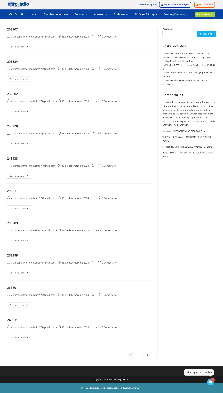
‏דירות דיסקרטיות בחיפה (172, 152)
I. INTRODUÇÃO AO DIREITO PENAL (189, 131)
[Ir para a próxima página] (148, 355)
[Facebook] (10, 14)
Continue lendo (20, 46)
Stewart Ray (168, 146)
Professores (121, 14)
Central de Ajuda (147, 4)
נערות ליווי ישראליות (171, 137)
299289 (12, 223)
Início (34, 14)
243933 (12, 158)
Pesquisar (167, 28)
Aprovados (100, 14)
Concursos (81, 14)
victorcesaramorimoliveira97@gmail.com (33, 36)
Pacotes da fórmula (56, 14)
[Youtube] (21, 14)
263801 (12, 287)
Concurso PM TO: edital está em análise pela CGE (185, 53)
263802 (12, 94)
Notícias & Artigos (146, 14)
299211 (12, 191)
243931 (12, 320)
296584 (12, 61)
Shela (165, 131)
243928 (12, 126)
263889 (12, 255)
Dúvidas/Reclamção (175, 14)
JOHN (165, 102)
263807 (12, 29)
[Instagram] (16, 14)
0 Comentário (109, 36)
